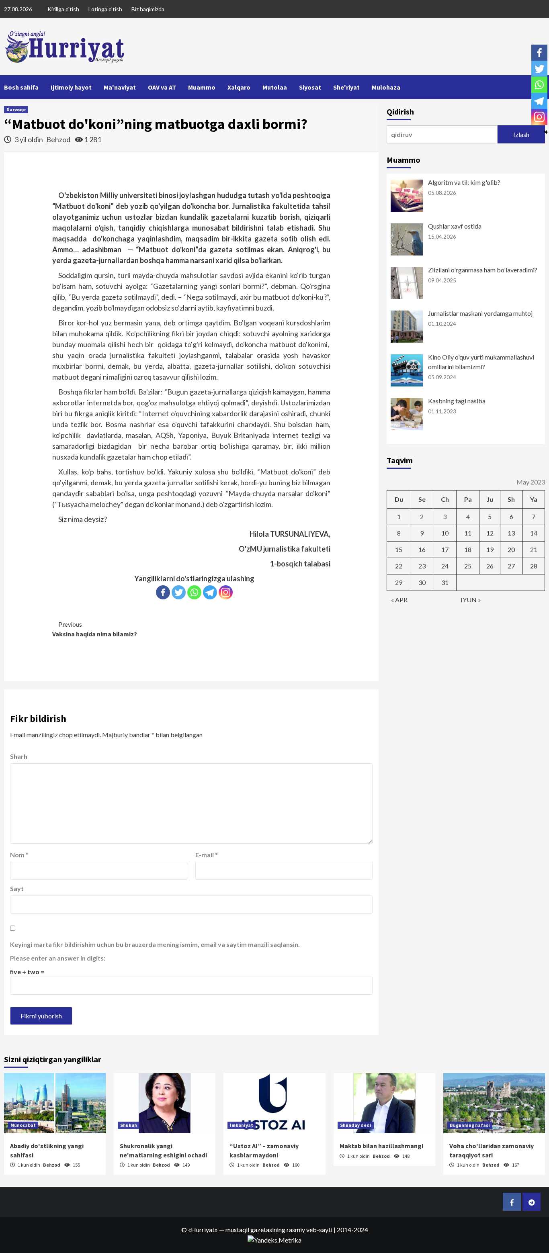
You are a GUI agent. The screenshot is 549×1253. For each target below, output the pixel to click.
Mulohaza (386, 87)
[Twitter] (179, 592)
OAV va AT (162, 87)
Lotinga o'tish (105, 9)
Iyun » (471, 599)
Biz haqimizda (147, 9)
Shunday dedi (355, 1125)
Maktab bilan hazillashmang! (382, 1146)
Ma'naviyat (120, 87)
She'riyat (346, 87)
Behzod (59, 139)
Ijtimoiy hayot (71, 87)
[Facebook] (163, 592)
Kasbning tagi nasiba (456, 401)
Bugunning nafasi (470, 1125)
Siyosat (310, 87)
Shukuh (128, 1125)
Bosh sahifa (21, 87)
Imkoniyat (241, 1125)
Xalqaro (238, 87)
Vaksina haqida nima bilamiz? (94, 629)
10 (445, 533)
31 (445, 582)
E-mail (206, 854)
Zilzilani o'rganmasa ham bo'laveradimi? (482, 270)
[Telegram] (210, 592)
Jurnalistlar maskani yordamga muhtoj (480, 313)
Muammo (201, 87)
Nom (19, 854)
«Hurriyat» (203, 1229)
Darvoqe (16, 109)
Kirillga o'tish (63, 9)
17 (445, 549)
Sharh (18, 756)
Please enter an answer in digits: (57, 958)
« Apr (399, 599)
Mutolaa (274, 87)
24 (445, 566)
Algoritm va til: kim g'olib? (464, 182)
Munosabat (23, 1125)
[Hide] (546, 132)
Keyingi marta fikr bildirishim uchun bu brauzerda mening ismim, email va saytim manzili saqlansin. (155, 944)
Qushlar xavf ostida (454, 226)
